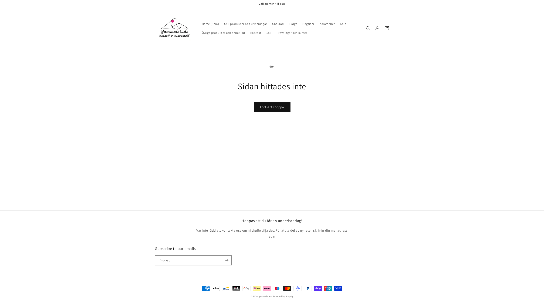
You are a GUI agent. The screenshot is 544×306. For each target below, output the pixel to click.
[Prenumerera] (226, 260)
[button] (368, 28)
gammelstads (265, 296)
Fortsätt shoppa (272, 107)
